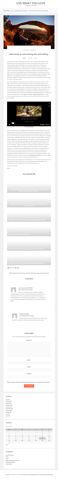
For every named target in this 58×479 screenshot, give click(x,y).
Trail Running (25, 10)
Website (29, 373)
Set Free (23, 273)
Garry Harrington (22, 288)
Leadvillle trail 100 (16, 273)
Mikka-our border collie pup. (12, 460)
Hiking (7, 457)
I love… (7, 458)
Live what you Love (30, 3)
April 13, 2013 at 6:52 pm (25, 315)
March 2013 (8, 403)
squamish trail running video (33, 273)
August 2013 (8, 401)
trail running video (44, 273)
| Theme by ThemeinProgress (29, 474)
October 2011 (9, 410)
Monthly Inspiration (10, 462)
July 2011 (8, 414)
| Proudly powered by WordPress (45, 474)
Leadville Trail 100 (37, 94)
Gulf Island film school (34, 155)
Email (29, 367)
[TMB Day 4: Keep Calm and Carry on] (29, 229)
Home (12, 10)
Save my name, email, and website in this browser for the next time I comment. (28, 382)
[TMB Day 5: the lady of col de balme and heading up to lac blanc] (29, 215)
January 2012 (9, 407)
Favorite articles (17, 10)
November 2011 (9, 408)
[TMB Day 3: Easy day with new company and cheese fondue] (29, 244)
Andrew (24, 58)
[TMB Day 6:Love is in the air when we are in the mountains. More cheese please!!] (29, 200)
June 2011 (8, 415)
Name (29, 360)
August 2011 (8, 412)
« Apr (7, 444)
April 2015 (8, 399)
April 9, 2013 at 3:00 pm (24, 289)
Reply (31, 289)
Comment (29, 340)
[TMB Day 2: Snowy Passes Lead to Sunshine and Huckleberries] (29, 258)
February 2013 (9, 405)
